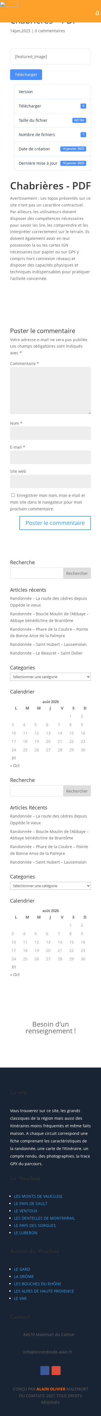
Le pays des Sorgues (35, 1225)
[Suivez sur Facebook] (44, 1370)
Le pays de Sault (30, 1203)
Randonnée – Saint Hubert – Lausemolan (48, 644)
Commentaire (24, 363)
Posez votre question (51, 1049)
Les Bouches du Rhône (37, 1283)
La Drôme (24, 1276)
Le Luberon (26, 1232)
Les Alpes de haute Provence (44, 1291)
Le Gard (22, 1269)
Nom (16, 423)
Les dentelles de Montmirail (44, 1218)
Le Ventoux (25, 1210)
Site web (18, 471)
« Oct (15, 765)
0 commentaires (50, 30)
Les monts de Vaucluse (38, 1196)
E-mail (17, 447)
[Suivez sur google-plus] (56, 1370)
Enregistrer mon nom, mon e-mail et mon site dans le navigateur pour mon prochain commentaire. (47, 502)
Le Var (20, 1298)
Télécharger (26, 74)
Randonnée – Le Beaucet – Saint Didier (46, 653)
